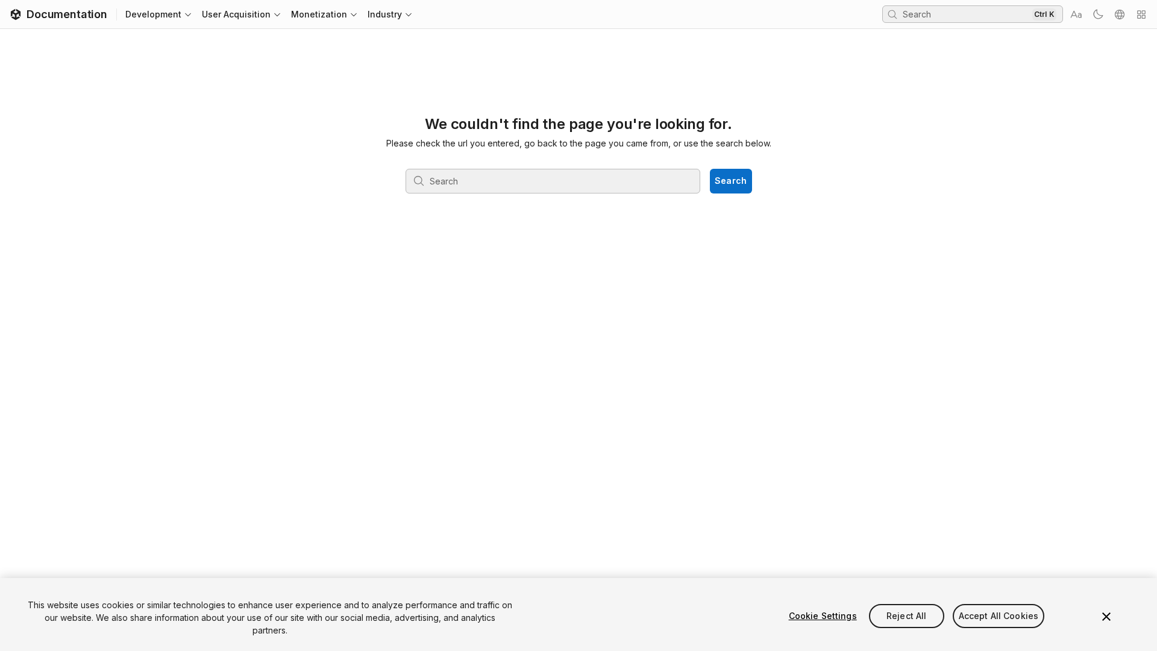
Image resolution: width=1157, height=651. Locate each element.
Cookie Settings (823, 616)
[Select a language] (1119, 14)
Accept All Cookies (999, 616)
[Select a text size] (1076, 14)
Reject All (906, 616)
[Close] (1106, 616)
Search (731, 180)
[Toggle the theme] (1098, 14)
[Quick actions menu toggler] (1141, 14)
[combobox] (966, 13)
